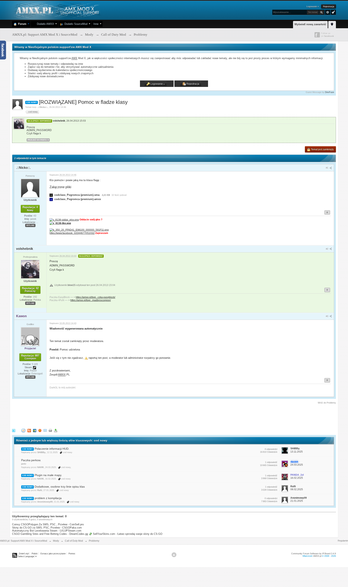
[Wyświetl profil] (30, 188)
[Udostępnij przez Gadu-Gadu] (39, 430)
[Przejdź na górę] (174, 554)
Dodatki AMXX (44, 23)
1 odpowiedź (271, 462)
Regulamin (343, 540)
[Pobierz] (55, 430)
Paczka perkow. (31, 460)
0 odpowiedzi (271, 498)
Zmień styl (24, 553)
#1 (327, 168)
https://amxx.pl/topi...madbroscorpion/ (90, 300)
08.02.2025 (296, 489)
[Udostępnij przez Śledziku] (34, 430)
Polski (34, 553)
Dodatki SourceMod (75, 23)
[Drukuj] (50, 430)
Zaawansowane (327, 12)
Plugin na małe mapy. (48, 475)
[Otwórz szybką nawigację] (332, 24)
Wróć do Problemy (327, 402)
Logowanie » (313, 6)
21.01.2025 (296, 500)
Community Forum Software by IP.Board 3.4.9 (313, 553)
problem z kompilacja (48, 498)
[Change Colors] (333, 12)
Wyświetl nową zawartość (310, 24)
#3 (327, 316)
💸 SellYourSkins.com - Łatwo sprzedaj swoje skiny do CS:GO (125, 533)
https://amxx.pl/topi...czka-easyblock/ (95, 297)
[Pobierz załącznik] (51, 194)
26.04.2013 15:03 (76, 120)
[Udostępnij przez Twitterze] (13, 430)
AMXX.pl (317, 556)
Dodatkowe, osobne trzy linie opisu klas (60, 486)
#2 (327, 249)
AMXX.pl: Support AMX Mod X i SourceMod (23, 540)
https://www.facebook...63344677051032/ (72, 233)
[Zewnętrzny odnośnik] (64, 219)
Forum (21, 23)
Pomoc (71, 553)
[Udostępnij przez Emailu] (45, 430)
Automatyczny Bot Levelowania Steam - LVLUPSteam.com (46, 530)
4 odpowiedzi (271, 449)
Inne (95, 23)
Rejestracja (328, 6)
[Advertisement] (85, 416)
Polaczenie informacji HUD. (52, 448)
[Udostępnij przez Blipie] (29, 430)
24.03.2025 (296, 464)
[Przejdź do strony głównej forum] (57, 9)
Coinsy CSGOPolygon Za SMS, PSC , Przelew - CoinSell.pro (48, 524)
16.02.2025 (296, 477)
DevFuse (329, 92)
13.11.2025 (296, 451)
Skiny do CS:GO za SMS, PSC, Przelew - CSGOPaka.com (47, 527)
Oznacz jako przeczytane (53, 553)
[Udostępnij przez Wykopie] (23, 430)
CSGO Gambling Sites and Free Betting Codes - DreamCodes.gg (50, 533)
